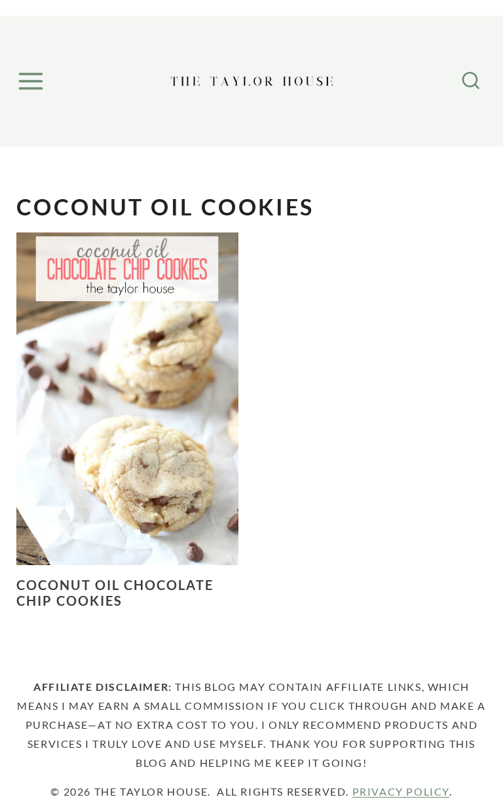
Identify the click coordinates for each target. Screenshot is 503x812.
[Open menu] (32, 81)
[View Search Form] (471, 81)
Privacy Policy (400, 791)
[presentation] (127, 399)
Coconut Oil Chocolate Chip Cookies (115, 592)
